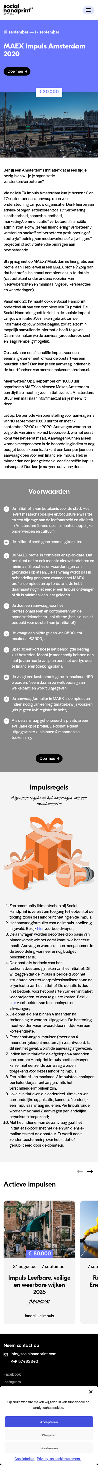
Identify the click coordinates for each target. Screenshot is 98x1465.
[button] (90, 1391)
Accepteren (49, 1421)
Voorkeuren (49, 1448)
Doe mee (15, 71)
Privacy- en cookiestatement (59, 1458)
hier (40, 928)
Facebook (12, 1374)
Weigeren (49, 1434)
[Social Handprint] (18, 14)
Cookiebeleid (24, 1458)
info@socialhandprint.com (33, 1353)
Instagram (12, 1381)
